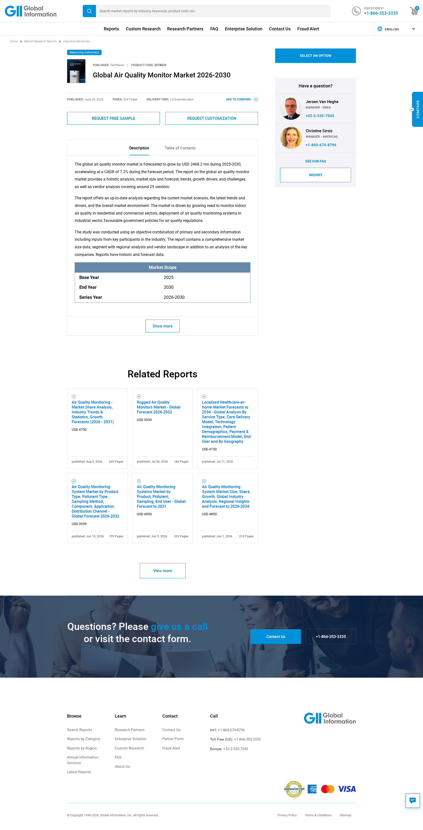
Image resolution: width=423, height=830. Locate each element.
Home (14, 41)
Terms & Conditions (318, 815)
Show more (163, 326)
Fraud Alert (308, 28)
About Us (122, 766)
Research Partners (185, 28)
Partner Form (173, 739)
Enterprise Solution (243, 28)
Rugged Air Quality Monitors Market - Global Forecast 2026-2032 (158, 407)
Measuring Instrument (84, 52)
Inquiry (315, 175)
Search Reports (79, 730)
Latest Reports (79, 772)
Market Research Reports (40, 41)
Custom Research (143, 28)
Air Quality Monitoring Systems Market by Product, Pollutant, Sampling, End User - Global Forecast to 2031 (161, 496)
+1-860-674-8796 (321, 145)
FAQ (214, 28)
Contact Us (280, 28)
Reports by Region (82, 748)
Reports (111, 28)
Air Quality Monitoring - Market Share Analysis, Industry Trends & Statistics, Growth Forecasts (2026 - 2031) (93, 411)
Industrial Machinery (76, 41)
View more (162, 570)
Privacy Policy (287, 815)
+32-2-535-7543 (320, 116)
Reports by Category (83, 739)
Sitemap (345, 815)
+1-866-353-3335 (381, 13)
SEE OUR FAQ (315, 161)
